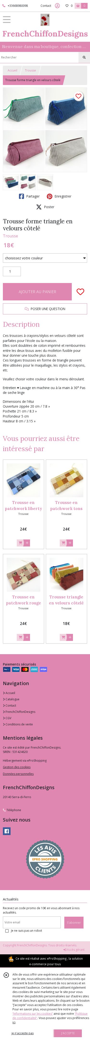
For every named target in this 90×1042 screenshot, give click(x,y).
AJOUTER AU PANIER (37, 291)
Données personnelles (18, 774)
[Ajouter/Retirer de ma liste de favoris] (80, 292)
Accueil (12, 70)
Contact (46, 6)
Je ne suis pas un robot (26, 931)
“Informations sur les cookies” (32, 1014)
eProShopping (56, 959)
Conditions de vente (19, 724)
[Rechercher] (84, 57)
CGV (8, 718)
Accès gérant (75, 950)
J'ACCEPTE (68, 1033)
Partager (32, 196)
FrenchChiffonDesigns (20, 712)
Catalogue (12, 699)
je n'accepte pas (23, 1033)
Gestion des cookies (16, 767)
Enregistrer (62, 196)
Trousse (30, 70)
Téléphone (13, 810)
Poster (48, 207)
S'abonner (74, 923)
